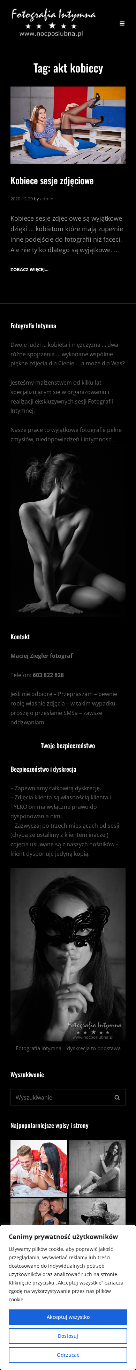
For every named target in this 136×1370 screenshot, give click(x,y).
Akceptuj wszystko (68, 1317)
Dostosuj (68, 1336)
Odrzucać (68, 1354)
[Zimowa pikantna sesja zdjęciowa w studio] (97, 1168)
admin (46, 198)
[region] (68, 1297)
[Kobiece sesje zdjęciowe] (68, 125)
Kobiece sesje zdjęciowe (52, 180)
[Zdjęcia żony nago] (38, 1168)
